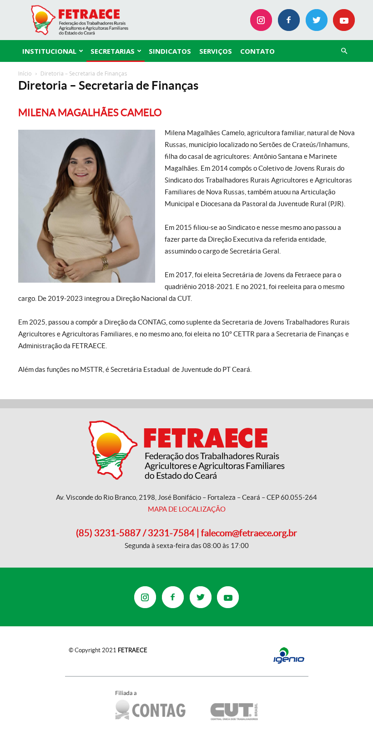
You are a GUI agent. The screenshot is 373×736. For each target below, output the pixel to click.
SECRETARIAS (113, 51)
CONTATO (257, 51)
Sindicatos (170, 51)
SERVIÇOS (215, 51)
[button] (344, 51)
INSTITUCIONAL (49, 51)
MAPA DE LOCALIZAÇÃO (187, 509)
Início (25, 73)
